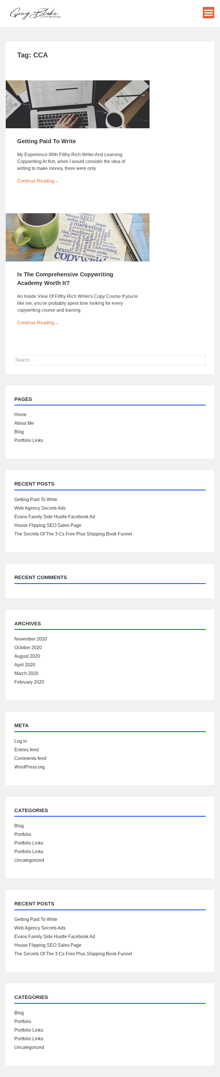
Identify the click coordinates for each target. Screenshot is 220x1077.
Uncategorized (29, 860)
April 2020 (24, 664)
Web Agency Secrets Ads (40, 508)
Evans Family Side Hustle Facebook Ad (54, 516)
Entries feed (26, 749)
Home (20, 414)
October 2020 (28, 647)
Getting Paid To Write (46, 141)
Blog (19, 431)
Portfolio (22, 834)
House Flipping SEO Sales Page (47, 525)
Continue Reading (38, 180)
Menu (208, 12)
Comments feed (30, 758)
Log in (20, 741)
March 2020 (26, 673)
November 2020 (30, 639)
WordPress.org (29, 766)
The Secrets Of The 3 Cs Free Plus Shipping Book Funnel (73, 533)
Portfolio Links (28, 440)
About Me (24, 423)
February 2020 (29, 682)
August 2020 (27, 656)
